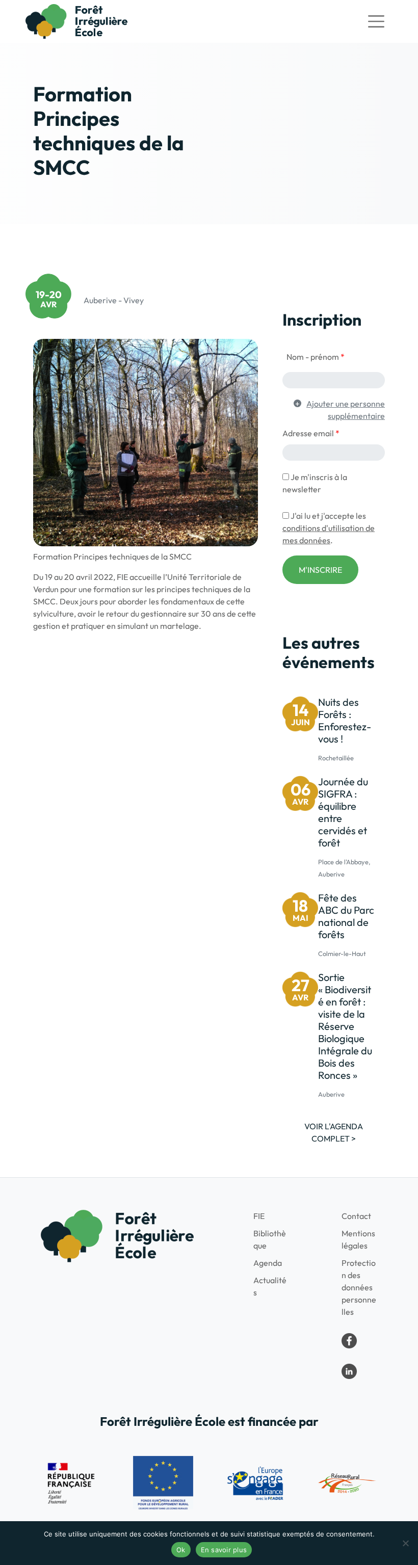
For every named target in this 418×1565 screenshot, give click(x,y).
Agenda (267, 1263)
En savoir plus (224, 1550)
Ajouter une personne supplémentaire (345, 410)
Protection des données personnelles (359, 1287)
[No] (405, 1543)
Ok (181, 1550)
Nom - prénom (315, 357)
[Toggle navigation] (376, 21)
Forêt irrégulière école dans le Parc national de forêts (349, 1340)
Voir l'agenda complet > (333, 1132)
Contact (356, 1216)
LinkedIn (349, 1371)
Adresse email (310, 433)
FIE (259, 1216)
